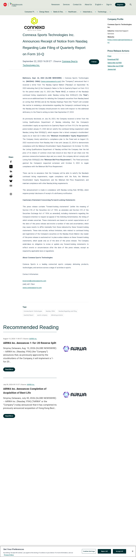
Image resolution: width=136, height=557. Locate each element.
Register (120, 4)
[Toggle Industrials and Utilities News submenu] (95, 12)
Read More (9, 369)
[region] (68, 551)
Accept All (119, 551)
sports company (42, 315)
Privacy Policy (9, 555)
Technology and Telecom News (103, 12)
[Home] (13, 4)
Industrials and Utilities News (88, 12)
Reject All (104, 551)
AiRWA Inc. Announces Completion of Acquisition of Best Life (24, 390)
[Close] (132, 551)
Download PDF (113, 59)
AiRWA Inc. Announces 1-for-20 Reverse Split (29, 342)
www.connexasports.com (50, 81)
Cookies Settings (89, 551)
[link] (55, 4)
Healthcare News (73, 12)
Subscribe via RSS (115, 63)
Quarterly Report (28, 315)
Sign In (109, 4)
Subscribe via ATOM (115, 66)
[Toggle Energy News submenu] (51, 12)
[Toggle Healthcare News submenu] (81, 12)
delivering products (57, 315)
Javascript (112, 69)
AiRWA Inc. (33, 339)
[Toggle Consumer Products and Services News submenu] (37, 12)
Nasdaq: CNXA (50, 311)
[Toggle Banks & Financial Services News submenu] (66, 12)
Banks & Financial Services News (58, 12)
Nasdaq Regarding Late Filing (68, 311)
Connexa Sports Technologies (33, 311)
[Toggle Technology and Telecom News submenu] (110, 12)
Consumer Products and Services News (30, 12)
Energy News (44, 12)
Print (109, 56)
